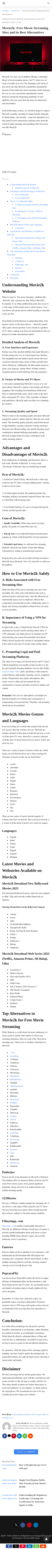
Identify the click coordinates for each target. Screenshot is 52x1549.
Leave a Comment (26, 1452)
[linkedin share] (19, 1435)
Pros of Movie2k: (22, 194)
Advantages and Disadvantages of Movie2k (27, 191)
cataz (12, 1152)
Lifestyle (39, 19)
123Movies (19, 261)
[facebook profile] (22, 1525)
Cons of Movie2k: (22, 197)
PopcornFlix (20, 271)
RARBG (13, 1102)
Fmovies (18, 268)
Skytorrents (14, 1099)
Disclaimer (14, 278)
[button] (9, 1546)
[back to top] (46, 1539)
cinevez (13, 1119)
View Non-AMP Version (31, 1538)
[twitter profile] (16, 1525)
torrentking (14, 1056)
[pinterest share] (13, 1435)
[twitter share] (9, 1435)
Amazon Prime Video (11, 671)
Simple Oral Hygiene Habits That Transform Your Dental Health (32, 1483)
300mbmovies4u (16, 1086)
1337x (12, 1052)
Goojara (13, 1116)
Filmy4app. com (21, 264)
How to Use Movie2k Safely (21, 201)
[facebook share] (4, 1435)
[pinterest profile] (29, 1525)
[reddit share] (30, 1435)
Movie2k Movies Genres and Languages (26, 224)
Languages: (19, 227)
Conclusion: (15, 274)
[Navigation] (3, 3)
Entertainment (15, 11)
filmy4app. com (8, 1225)
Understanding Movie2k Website (23, 184)
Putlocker (19, 257)
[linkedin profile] (35, 1525)
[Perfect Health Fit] (26, 2)
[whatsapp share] (24, 1435)
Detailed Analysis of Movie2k (27, 187)
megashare (14, 1132)
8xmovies (14, 1149)
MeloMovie (14, 1076)
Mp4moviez (15, 1162)
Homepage (5, 11)
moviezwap (14, 1139)
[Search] (48, 3)
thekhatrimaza (15, 1079)
